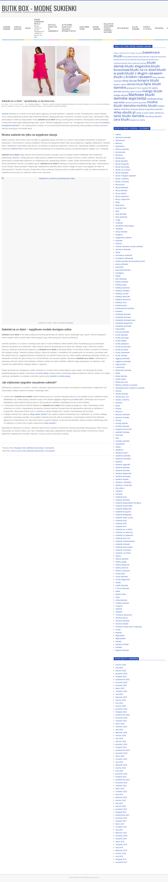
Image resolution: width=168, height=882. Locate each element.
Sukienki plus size (122, 538)
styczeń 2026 (120, 670)
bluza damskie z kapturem (148, 57)
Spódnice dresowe (123, 458)
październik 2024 (122, 715)
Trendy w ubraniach (123, 615)
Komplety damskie (123, 314)
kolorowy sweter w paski (132, 91)
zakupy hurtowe (122, 644)
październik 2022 (122, 779)
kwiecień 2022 (121, 797)
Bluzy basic (120, 184)
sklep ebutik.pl (125, 112)
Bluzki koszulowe (122, 167)
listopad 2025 (121, 676)
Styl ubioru (119, 488)
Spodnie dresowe (122, 470)
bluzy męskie (120, 193)
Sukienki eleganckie (123, 509)
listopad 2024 (121, 712)
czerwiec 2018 (121, 844)
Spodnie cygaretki (122, 464)
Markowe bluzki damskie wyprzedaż (134, 96)
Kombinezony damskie (124, 308)
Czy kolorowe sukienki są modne (55, 106)
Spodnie (118, 461)
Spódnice (119, 450)
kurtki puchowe (121, 349)
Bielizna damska (122, 149)
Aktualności (120, 140)
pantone (118, 402)
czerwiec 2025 (121, 691)
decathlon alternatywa (124, 226)
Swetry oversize (121, 568)
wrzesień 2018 (121, 835)
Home (117, 252)
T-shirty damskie (122, 588)
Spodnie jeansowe (122, 476)
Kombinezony (121, 305)
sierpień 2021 (121, 821)
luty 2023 (119, 771)
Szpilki (118, 582)
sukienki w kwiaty (122, 544)
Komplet (118, 311)
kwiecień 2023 (121, 765)
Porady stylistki (121, 423)
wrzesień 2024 (121, 718)
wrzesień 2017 (121, 862)
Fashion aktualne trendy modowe (129, 246)
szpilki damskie (121, 585)
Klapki (118, 276)
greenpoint (131, 88)
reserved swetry (137, 109)
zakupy (118, 641)
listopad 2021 (121, 812)
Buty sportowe (121, 217)
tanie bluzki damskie (129, 116)
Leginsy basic (120, 364)
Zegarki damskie (122, 650)
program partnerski (123, 429)
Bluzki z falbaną (122, 178)
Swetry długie (121, 562)
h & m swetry (142, 88)
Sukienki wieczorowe (123, 547)
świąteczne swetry (137, 120)
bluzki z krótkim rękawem (133, 77)
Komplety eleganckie (123, 323)
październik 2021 (122, 815)
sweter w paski (142, 113)
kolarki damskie (121, 282)
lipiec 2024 (119, 723)
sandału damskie (122, 441)
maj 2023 (119, 762)
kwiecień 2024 (121, 732)
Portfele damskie (122, 426)
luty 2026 (119, 667)
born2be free (120, 208)
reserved (119, 435)
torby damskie (121, 600)
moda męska (120, 379)
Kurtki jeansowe (122, 338)
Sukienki (5, 113)
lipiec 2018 (119, 841)
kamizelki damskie (122, 270)
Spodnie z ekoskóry (123, 482)
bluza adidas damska (130, 57)
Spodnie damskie (122, 467)
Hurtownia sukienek (123, 255)
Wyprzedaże (120, 638)
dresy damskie (121, 232)
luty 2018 (119, 856)
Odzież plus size (122, 397)
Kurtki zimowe (121, 355)
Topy (117, 597)
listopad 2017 (121, 859)
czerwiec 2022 (121, 791)
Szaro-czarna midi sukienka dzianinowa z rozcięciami (33, 451)
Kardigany (119, 273)
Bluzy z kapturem (122, 199)
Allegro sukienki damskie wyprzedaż (62, 104)
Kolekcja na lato (121, 293)
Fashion (118, 243)
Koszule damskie (122, 332)
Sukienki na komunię (124, 532)
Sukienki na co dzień (123, 529)
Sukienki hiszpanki (123, 512)
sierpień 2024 (121, 721)
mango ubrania (121, 95)
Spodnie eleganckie (123, 473)
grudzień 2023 (121, 744)
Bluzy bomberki (121, 187)
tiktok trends (120, 594)
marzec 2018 (120, 853)
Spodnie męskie (122, 479)
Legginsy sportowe (123, 361)
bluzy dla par (130, 80)
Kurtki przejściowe (123, 346)
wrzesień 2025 (121, 682)
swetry (118, 556)
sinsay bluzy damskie (153, 109)
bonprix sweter (120, 84)
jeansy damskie (121, 264)
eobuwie (118, 240)
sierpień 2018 (121, 838)
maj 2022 (119, 794)
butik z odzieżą (7, 106)
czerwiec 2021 (121, 827)
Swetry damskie (121, 559)
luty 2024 (119, 738)
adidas (118, 134)
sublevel (118, 491)
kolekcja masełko (122, 290)
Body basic (119, 205)
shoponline (120, 444)
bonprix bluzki (148, 80)
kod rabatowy (121, 279)
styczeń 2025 (120, 706)
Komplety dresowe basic (125, 320)
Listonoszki (119, 367)
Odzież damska (121, 394)
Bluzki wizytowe (121, 173)
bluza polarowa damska (145, 59)
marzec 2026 (120, 665)
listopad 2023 (121, 747)
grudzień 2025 (121, 673)
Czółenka (119, 223)
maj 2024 (119, 729)
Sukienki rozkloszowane (125, 541)
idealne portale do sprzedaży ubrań (130, 261)
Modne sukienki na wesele (126, 385)
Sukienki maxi (121, 520)
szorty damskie (121, 576)
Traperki (118, 606)
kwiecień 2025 (121, 697)
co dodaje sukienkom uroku (31, 106)
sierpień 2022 (121, 785)
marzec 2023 (120, 768)
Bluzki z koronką (122, 181)
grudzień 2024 (121, 709)
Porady (118, 420)
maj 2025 (119, 694)
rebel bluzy (125, 109)
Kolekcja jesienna (122, 288)
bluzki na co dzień (143, 69)
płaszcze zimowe (122, 417)
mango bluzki (152, 91)
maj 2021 (119, 830)
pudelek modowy (122, 432)
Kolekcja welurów (122, 296)
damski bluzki (135, 84)
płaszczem (78, 399)
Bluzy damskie (121, 190)
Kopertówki (120, 329)
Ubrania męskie (121, 624)
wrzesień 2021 (121, 818)
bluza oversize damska (128, 59)
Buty (117, 211)
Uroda (118, 629)
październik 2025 (122, 679)
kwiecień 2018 (121, 850)
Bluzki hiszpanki (122, 164)
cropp (117, 220)
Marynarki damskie (123, 370)
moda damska (49, 423)
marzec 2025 (120, 700)
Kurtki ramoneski (122, 352)
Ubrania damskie (122, 621)
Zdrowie (118, 647)
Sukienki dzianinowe (123, 506)
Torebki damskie (122, 603)
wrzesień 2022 (121, 782)
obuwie (118, 391)
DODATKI (119, 229)
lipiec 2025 (119, 688)
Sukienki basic (121, 497)
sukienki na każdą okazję (60, 376)
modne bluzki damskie (136, 104)
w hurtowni (69, 323)
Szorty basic (120, 573)
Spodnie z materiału (123, 485)
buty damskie (121, 214)
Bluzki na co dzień (122, 170)
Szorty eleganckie (122, 579)
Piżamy (118, 408)
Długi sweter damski (38, 414)
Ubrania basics (121, 618)
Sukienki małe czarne (124, 517)
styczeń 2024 (120, 741)
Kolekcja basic (121, 285)
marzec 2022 (120, 800)
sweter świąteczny (156, 113)
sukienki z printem (123, 553)
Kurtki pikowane (122, 344)
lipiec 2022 (119, 788)
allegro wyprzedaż (102, 104)
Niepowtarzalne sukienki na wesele (130, 388)
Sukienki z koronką (123, 550)
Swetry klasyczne (122, 565)
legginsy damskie (122, 358)
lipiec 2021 (119, 824)
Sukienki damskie (34, 104)
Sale (117, 438)
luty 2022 (119, 803)
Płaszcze (118, 411)
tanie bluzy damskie (153, 116)
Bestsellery (119, 146)
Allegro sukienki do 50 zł (85, 104)
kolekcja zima (120, 302)
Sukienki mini (121, 526)
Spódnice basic (121, 453)
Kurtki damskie (121, 335)
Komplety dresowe (123, 317)
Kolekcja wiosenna (123, 299)
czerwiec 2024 (121, 726)
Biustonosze (120, 152)
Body (117, 202)
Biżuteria (119, 155)
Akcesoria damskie (123, 137)
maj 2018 (119, 847)
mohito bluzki (146, 105)
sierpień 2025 (121, 685)
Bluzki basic (120, 158)
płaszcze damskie (122, 414)
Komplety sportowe (123, 326)
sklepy (118, 447)
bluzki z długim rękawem (143, 73)
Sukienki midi (121, 523)
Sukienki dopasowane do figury (128, 503)
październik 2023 (122, 750)
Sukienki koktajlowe (123, 514)
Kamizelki (119, 267)
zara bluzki (122, 119)
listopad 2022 (121, 777)
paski (117, 405)
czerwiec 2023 (121, 759)
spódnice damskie (122, 456)
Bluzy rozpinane (122, 196)
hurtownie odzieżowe (124, 258)
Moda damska (121, 376)
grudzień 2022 (121, 774)
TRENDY (118, 609)
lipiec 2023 (119, 756)
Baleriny (118, 143)
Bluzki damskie (121, 161)
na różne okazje (42, 373)
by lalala (16, 106)
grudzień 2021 (121, 809)
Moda (117, 373)
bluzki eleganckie (137, 66)
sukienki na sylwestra (124, 535)
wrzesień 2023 (121, 753)
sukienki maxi (16, 148)
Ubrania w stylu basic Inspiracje (128, 626)
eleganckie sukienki (123, 237)
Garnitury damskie (123, 249)
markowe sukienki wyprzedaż (135, 102)
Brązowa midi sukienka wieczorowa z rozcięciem (34, 448)
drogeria (118, 234)
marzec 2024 (120, 735)
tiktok (117, 591)
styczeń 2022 (120, 806)
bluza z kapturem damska (137, 63)
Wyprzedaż (120, 635)
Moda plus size (121, 382)
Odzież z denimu (122, 400)
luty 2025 (119, 703)
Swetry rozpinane (122, 570)
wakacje (118, 632)
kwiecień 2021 (121, 833)
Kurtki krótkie (120, 341)
